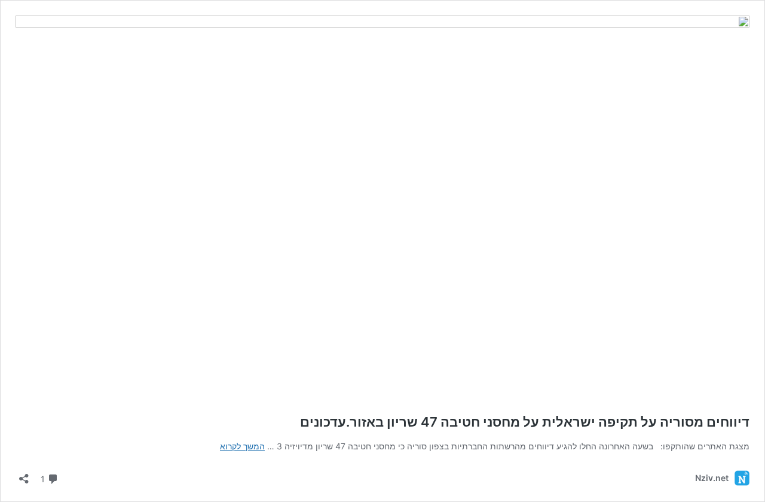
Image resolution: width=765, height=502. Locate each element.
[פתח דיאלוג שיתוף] (24, 475)
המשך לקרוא (242, 446)
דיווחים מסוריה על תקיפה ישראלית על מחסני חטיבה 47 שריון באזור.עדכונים (524, 422)
